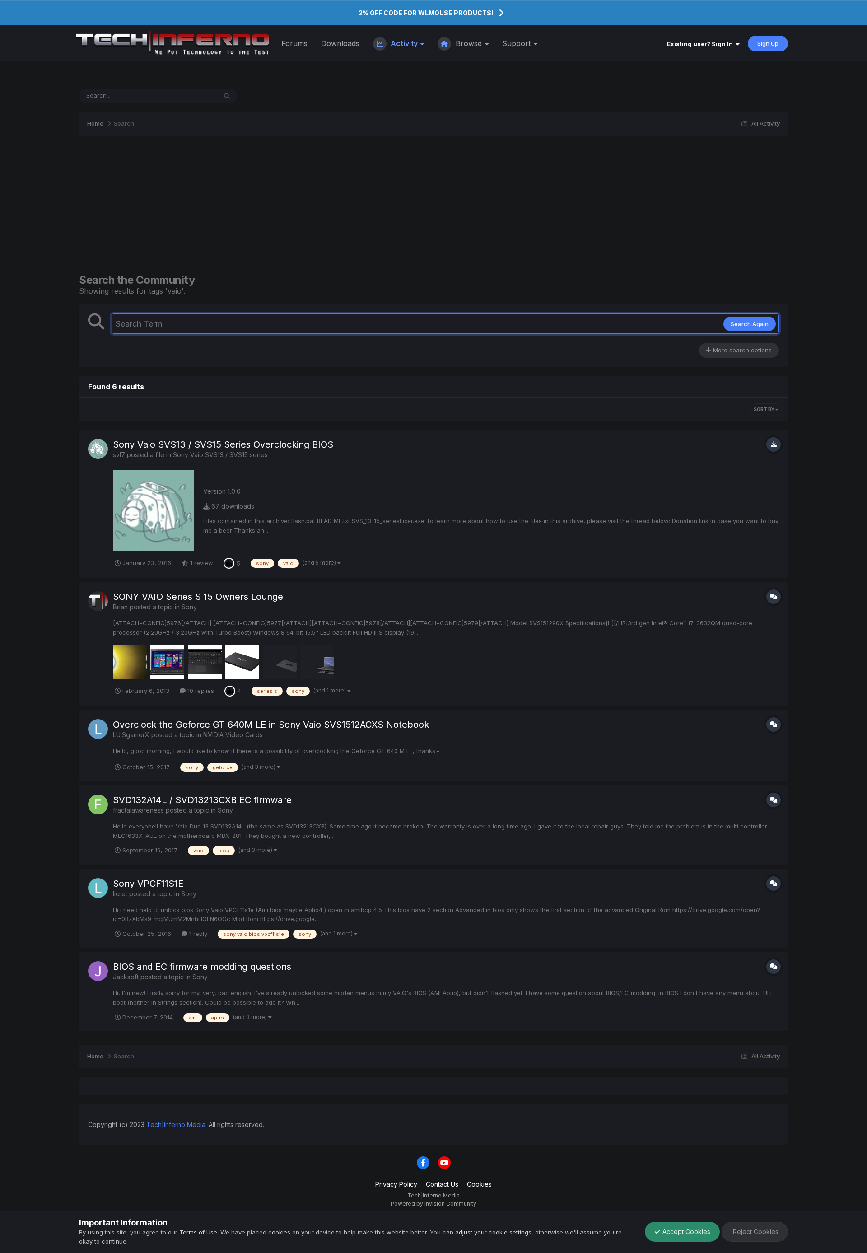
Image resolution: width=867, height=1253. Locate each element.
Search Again (750, 323)
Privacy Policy (396, 1184)
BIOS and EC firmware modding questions (202, 966)
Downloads (340, 43)
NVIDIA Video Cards (233, 735)
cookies (279, 1232)
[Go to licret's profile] (98, 888)
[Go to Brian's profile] (98, 601)
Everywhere (189, 95)
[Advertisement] (433, 204)
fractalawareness (138, 810)
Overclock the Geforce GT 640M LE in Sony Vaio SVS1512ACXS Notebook (271, 724)
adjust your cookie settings (493, 1232)
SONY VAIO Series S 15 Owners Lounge (198, 596)
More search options (741, 350)
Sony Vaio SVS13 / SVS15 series (220, 454)
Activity (404, 43)
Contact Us (442, 1184)
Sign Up (767, 43)
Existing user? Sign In (701, 43)
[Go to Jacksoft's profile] (98, 971)
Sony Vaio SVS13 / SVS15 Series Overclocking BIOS (223, 444)
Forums (294, 43)
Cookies (479, 1184)
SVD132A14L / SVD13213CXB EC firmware (202, 800)
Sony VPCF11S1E (148, 883)
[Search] (227, 96)
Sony (189, 607)
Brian (120, 607)
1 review (200, 562)
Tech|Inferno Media (175, 1124)
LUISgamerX (131, 735)
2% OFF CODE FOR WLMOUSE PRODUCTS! (426, 13)
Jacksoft (126, 977)
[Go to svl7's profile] (98, 449)
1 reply (197, 933)
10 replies (200, 690)
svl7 (119, 454)
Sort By (764, 409)
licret (120, 894)
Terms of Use (198, 1232)
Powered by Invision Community (433, 1203)
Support (517, 43)
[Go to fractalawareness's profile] (98, 804)
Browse (468, 43)
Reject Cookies (754, 1231)
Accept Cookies (685, 1231)
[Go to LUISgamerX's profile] (98, 729)
